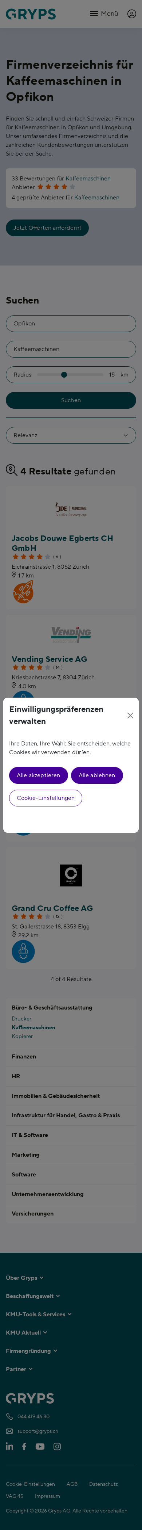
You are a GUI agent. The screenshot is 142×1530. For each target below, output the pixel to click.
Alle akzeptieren (38, 775)
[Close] (130, 715)
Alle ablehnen (97, 775)
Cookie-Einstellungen (46, 798)
